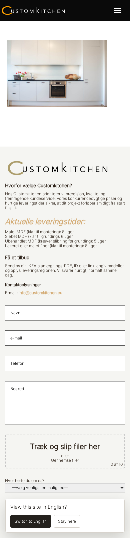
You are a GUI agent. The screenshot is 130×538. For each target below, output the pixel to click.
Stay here (67, 521)
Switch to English (31, 521)
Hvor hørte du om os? (24, 480)
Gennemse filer (65, 460)
